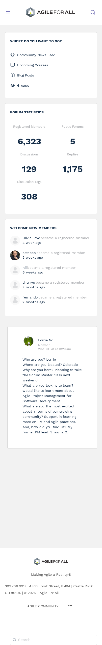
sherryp (29, 282)
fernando (30, 297)
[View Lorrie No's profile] (28, 341)
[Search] (93, 12)
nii (24, 268)
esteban (29, 253)
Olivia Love (31, 238)
